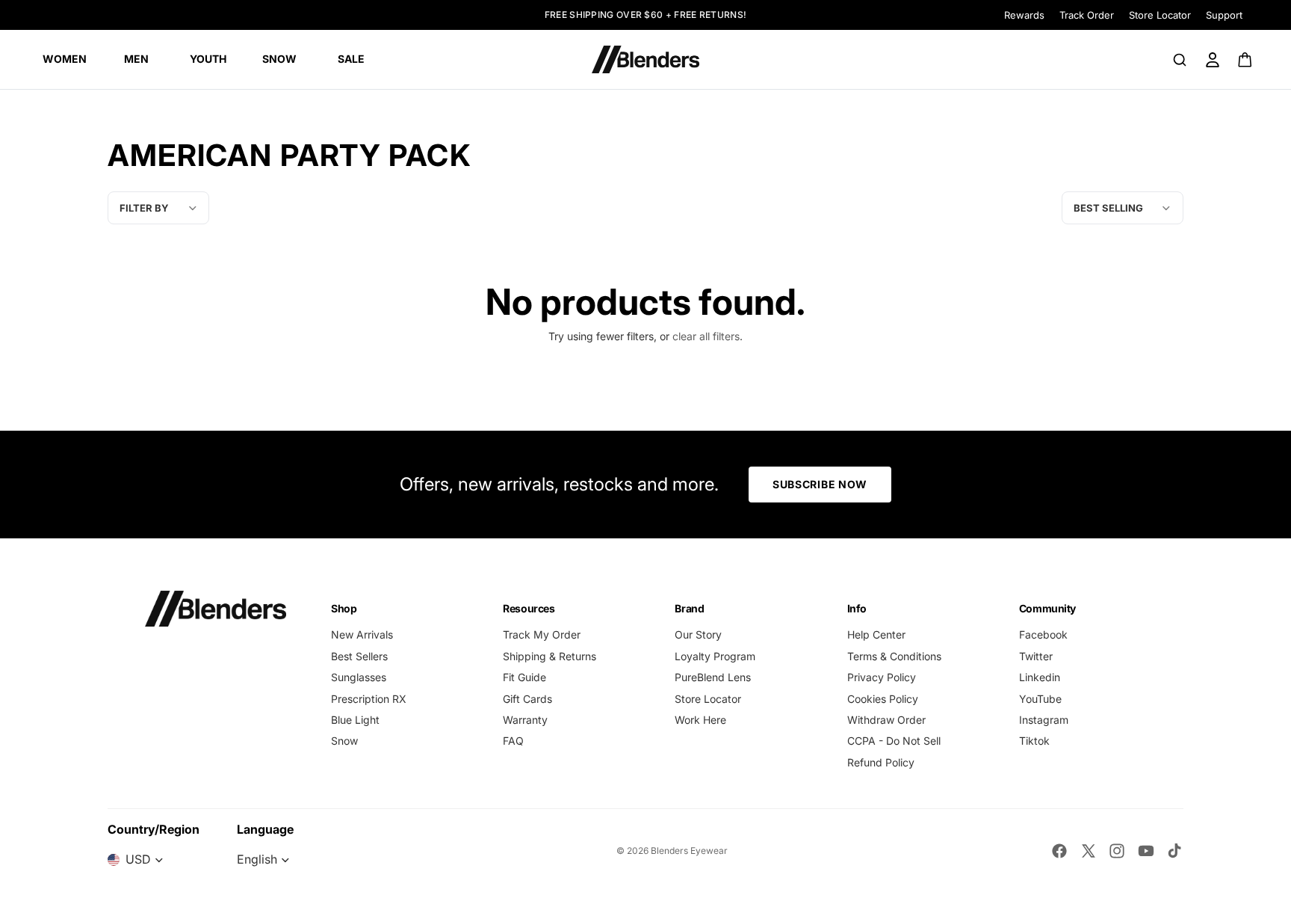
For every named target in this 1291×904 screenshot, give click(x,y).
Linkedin (1039, 677)
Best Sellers (359, 656)
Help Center (876, 634)
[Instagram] (1117, 851)
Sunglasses (358, 677)
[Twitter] (1088, 851)
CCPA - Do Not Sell (894, 740)
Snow (344, 740)
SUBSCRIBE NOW (820, 484)
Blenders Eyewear (689, 850)
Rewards (1024, 15)
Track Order (1086, 15)
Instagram (1043, 719)
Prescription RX (368, 698)
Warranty (525, 719)
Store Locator (1160, 15)
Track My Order (542, 634)
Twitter (1036, 656)
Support (1224, 15)
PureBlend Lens (713, 677)
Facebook (1043, 634)
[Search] (1179, 59)
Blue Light (355, 719)
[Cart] (1246, 59)
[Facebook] (1059, 851)
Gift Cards (527, 698)
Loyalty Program (715, 656)
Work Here (700, 719)
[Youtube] (1146, 851)
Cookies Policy (882, 698)
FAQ (513, 740)
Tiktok (1034, 740)
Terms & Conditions (894, 656)
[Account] (1212, 59)
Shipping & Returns (549, 656)
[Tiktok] (1174, 851)
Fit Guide (524, 677)
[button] (1122, 207)
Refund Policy (880, 762)
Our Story (698, 634)
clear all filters (706, 336)
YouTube (1040, 698)
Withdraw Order (886, 719)
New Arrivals (362, 634)
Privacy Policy (881, 677)
